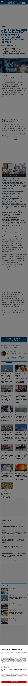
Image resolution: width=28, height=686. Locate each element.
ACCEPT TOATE (14, 681)
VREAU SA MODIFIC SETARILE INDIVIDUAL (14, 684)
